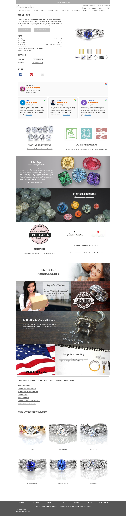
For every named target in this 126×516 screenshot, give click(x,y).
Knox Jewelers (31, 85)
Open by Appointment (63, 2)
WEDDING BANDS (39, 11)
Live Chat (85, 6)
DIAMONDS (65, 11)
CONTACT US (22, 503)
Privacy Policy (87, 506)
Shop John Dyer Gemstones (37, 183)
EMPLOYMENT (103, 503)
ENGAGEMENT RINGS (24, 11)
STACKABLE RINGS (53, 11)
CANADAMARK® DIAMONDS (86, 245)
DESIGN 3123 (63, 449)
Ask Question (24, 29)
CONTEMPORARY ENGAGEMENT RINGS (29, 401)
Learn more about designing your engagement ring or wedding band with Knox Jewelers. (73, 360)
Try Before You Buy (42, 29)
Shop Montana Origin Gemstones (84, 197)
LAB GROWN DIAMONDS (86, 145)
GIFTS (85, 11)
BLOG (90, 503)
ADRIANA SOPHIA (32, 483)
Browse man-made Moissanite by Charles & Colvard (40, 253)
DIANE (32, 449)
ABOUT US (36, 503)
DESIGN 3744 (93, 449)
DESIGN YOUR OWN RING (97, 11)
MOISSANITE (39, 249)
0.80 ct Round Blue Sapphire (54, 44)
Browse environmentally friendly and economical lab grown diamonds (86, 149)
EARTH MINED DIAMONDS (39, 145)
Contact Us (92, 6)
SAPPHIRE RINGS (22, 395)
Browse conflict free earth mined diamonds (39, 149)
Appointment (106, 6)
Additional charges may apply (25, 50)
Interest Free (48, 270)
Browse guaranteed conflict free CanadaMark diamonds (86, 253)
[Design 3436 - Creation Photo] (101, 57)
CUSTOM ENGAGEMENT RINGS (27, 404)
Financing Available (49, 273)
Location (98, 6)
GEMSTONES (76, 11)
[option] (77, 57)
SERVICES (49, 503)
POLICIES (76, 503)
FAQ (63, 503)
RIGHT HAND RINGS (23, 398)
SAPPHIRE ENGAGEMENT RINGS (27, 389)
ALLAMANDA (93, 483)
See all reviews (31, 93)
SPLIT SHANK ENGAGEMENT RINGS (28, 392)
